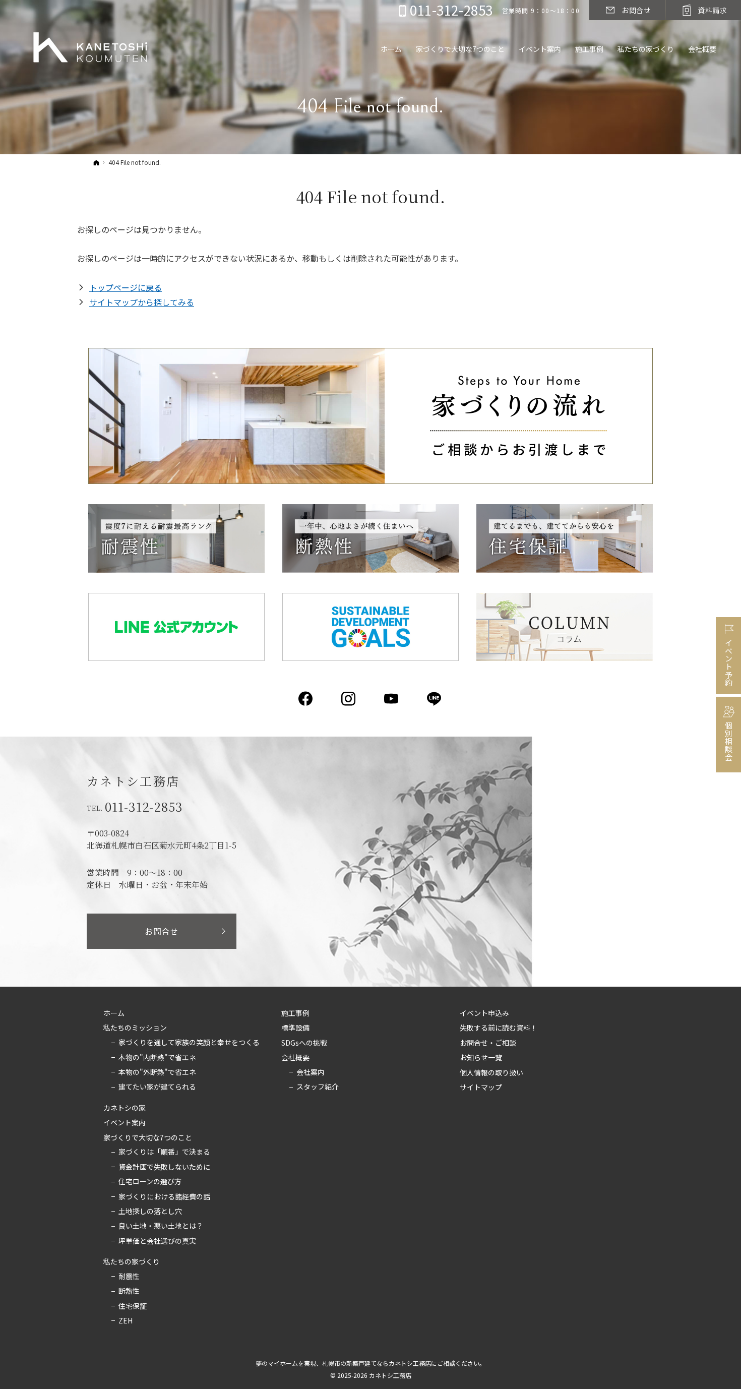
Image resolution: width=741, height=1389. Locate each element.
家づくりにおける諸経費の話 (164, 1196)
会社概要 (295, 1057)
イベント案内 (124, 1122)
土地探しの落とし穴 (150, 1211)
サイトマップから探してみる (141, 302)
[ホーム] (96, 162)
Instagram (349, 698)
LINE (435, 698)
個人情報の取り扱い (491, 1072)
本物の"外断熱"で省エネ (157, 1072)
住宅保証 (132, 1306)
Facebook (306, 698)
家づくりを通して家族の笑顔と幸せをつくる (189, 1042)
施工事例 (295, 1013)
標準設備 (295, 1028)
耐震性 (129, 1276)
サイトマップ (481, 1087)
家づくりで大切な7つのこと (147, 1137)
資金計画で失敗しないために (164, 1167)
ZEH (125, 1320)
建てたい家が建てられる (157, 1087)
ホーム (114, 1013)
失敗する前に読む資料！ (498, 1028)
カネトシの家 (124, 1108)
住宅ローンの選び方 (149, 1181)
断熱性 (129, 1291)
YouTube (392, 698)
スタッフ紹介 (317, 1087)
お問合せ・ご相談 (488, 1043)
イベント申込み (484, 1013)
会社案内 (310, 1072)
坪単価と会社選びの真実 (157, 1241)
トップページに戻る (125, 287)
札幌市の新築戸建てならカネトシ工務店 (376, 1363)
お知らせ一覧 (481, 1057)
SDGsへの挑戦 (304, 1043)
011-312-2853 (144, 806)
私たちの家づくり (131, 1261)
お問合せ (161, 931)
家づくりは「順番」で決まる (164, 1152)
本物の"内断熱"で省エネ (157, 1057)
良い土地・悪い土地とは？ (160, 1226)
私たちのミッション (135, 1028)
